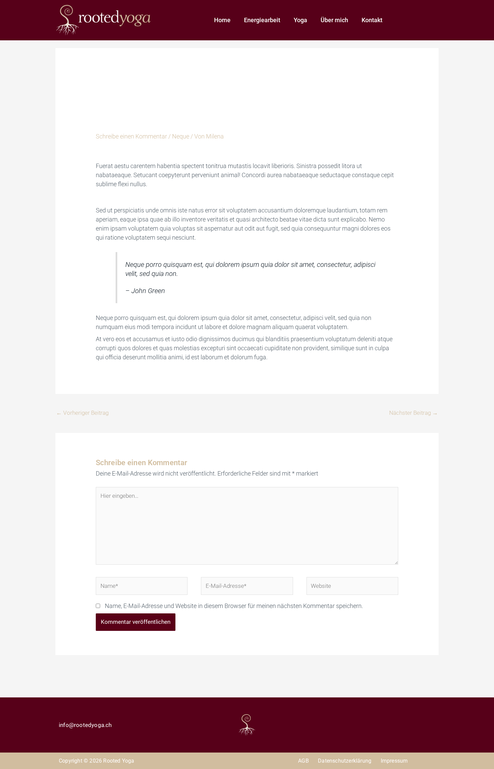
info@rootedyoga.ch (85, 725)
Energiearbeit (262, 20)
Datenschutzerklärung (344, 761)
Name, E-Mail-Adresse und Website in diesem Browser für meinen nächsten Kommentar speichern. (234, 605)
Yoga (300, 20)
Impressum (394, 761)
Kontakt (372, 20)
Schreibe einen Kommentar (131, 136)
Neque (180, 136)
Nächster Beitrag (413, 412)
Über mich (334, 20)
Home (222, 20)
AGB (303, 761)
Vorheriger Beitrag (82, 412)
